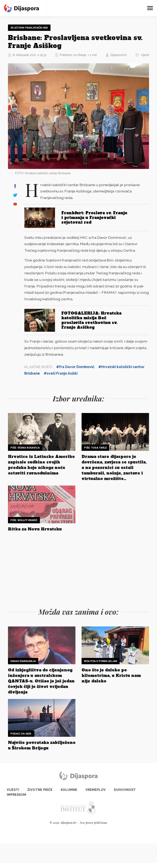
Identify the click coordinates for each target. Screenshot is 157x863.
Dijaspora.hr (119, 55)
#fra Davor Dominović (75, 367)
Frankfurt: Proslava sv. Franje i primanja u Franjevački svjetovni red (94, 217)
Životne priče (40, 790)
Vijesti (145, 55)
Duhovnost (125, 790)
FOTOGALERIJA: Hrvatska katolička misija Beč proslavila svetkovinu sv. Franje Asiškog (91, 320)
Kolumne (69, 790)
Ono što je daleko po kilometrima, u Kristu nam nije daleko (111, 675)
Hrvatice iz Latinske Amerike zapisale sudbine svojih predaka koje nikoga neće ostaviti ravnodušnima (41, 465)
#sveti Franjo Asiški (60, 373)
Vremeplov (95, 790)
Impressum (16, 795)
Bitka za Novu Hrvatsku (35, 529)
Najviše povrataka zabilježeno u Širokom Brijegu (41, 745)
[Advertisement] (78, 568)
